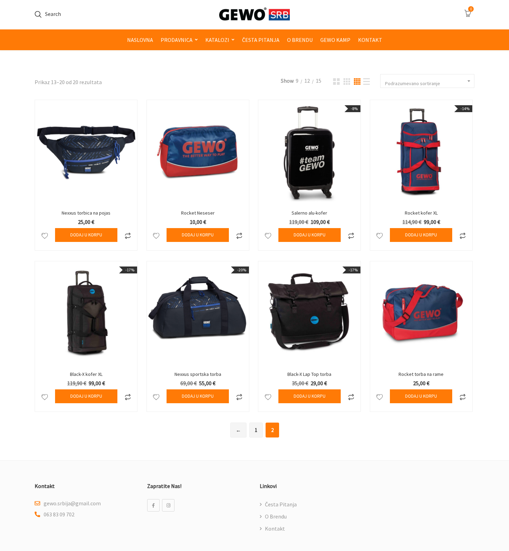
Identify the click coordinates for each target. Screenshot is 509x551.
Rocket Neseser (198, 213)
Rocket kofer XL (421, 213)
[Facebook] (153, 505)
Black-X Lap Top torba (309, 374)
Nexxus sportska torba (198, 374)
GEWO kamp (335, 39)
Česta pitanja (260, 39)
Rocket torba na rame (421, 374)
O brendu (300, 39)
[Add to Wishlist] (44, 235)
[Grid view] (336, 81)
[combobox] (427, 81)
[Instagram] (168, 505)
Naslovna (140, 39)
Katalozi (217, 39)
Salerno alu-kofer (309, 213)
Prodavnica (177, 39)
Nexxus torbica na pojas (86, 213)
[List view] (366, 81)
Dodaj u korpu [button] (86, 235)
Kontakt (370, 39)
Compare (127, 235)
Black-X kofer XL (86, 374)
